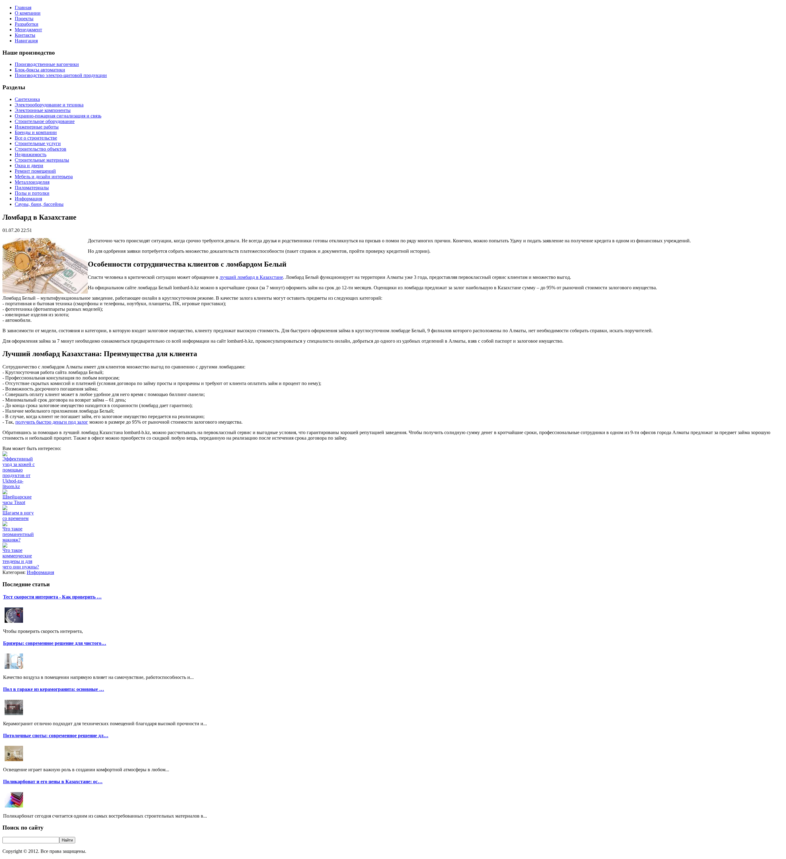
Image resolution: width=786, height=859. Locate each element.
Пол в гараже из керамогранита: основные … (53, 689)
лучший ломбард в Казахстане (251, 277)
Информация (40, 572)
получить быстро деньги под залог (51, 422)
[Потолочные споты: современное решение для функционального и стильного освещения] (14, 760)
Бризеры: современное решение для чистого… (54, 643)
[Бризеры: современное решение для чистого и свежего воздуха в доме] (14, 668)
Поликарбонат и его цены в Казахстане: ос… (53, 781)
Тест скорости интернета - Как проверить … (52, 596)
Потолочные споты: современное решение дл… (55, 735)
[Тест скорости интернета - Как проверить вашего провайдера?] (14, 622)
